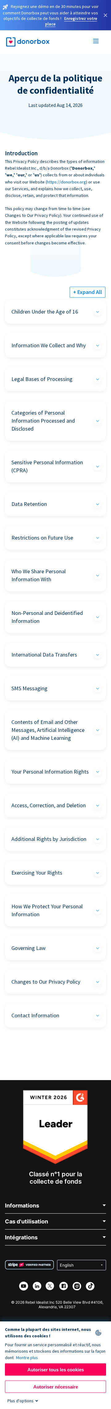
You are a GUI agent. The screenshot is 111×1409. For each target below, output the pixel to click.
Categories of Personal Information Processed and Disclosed (43, 420)
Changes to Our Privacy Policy (45, 981)
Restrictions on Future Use (42, 537)
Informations (22, 1205)
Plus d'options (20, 1400)
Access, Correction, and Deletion (48, 805)
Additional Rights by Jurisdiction (48, 838)
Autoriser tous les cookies (55, 1369)
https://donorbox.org (66, 182)
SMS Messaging (29, 688)
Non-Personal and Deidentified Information (47, 616)
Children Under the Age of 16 (44, 311)
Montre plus (27, 1357)
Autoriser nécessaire (55, 1386)
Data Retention (29, 503)
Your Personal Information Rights (50, 771)
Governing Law (28, 947)
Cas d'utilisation (26, 1221)
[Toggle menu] (96, 42)
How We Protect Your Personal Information (47, 910)
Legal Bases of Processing (41, 378)
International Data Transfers (44, 654)
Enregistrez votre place (71, 21)
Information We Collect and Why (48, 345)
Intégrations (21, 1237)
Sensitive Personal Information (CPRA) (47, 466)
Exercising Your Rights (36, 872)
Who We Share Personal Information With (38, 575)
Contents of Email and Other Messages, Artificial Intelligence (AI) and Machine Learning (47, 729)
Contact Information (35, 1015)
